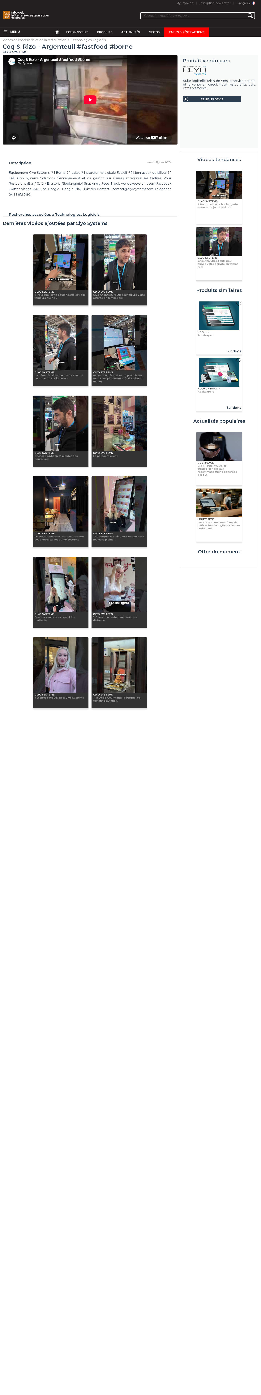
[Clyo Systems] (219, 71)
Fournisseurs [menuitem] (77, 32)
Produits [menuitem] (104, 32)
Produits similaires (219, 290)
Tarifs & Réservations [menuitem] (186, 32)
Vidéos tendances (219, 159)
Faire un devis (212, 99)
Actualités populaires (219, 421)
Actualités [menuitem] (130, 32)
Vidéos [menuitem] (154, 32)
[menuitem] (6, 32)
